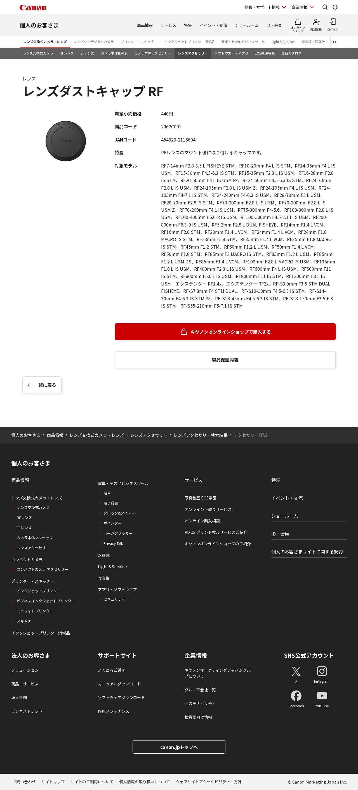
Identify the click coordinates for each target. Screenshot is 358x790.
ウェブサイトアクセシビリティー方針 (209, 781)
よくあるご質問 (111, 670)
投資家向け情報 (198, 717)
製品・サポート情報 (262, 7)
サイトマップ (53, 781)
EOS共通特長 (265, 53)
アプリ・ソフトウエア (117, 589)
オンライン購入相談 (202, 520)
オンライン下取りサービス (208, 509)
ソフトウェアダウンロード (121, 697)
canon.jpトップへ (179, 747)
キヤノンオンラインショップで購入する (231, 331)
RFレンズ (67, 53)
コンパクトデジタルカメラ (94, 41)
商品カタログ (291, 53)
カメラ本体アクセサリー (153, 53)
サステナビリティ (200, 703)
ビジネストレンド (27, 711)
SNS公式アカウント (309, 655)
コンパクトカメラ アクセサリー (42, 569)
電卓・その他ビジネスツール (243, 41)
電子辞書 (110, 503)
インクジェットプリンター (38, 590)
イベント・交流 (213, 25)
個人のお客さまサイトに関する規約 (307, 551)
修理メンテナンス (113, 711)
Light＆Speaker (283, 41)
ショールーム (246, 25)
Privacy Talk (113, 543)
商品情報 (145, 25)
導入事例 (19, 697)
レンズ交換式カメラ (38, 53)
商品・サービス (25, 684)
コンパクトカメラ (27, 559)
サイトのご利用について (92, 781)
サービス (168, 25)
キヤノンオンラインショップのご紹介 (218, 543)
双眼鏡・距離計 (313, 41)
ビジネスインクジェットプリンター (46, 600)
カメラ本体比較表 (114, 53)
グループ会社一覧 (200, 689)
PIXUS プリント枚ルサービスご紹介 (216, 532)
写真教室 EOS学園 (200, 498)
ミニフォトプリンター (35, 611)
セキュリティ (114, 599)
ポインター (112, 523)
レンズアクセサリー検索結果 (200, 435)
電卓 (107, 493)
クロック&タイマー (119, 513)
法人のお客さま (30, 655)
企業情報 (299, 7)
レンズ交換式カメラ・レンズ (45, 41)
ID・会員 (274, 25)
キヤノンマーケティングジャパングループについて (220, 673)
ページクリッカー (118, 533)
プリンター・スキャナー (139, 41)
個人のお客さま (39, 25)
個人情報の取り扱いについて (144, 781)
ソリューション (25, 670)
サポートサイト (117, 655)
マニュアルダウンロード (119, 684)
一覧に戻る (45, 384)
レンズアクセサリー (193, 53)
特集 (188, 25)
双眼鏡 (104, 555)
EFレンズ (87, 53)
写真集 (104, 578)
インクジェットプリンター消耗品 (189, 41)
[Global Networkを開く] (335, 7)
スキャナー (26, 621)
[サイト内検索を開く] (325, 7)
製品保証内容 (225, 359)
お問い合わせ (24, 781)
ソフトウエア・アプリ (231, 53)
